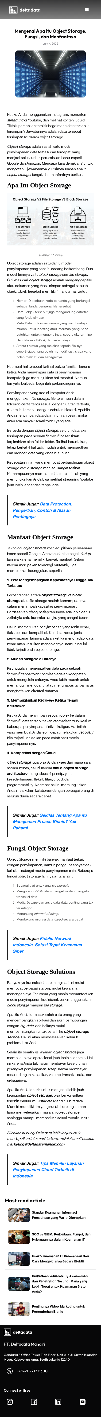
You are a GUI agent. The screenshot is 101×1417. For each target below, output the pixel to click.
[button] (87, 10)
